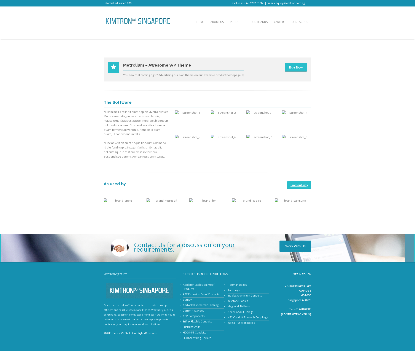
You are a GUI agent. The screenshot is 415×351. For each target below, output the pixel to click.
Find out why (299, 185)
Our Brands (259, 22)
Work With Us (295, 246)
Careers (280, 22)
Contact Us (300, 22)
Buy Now (296, 67)
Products (237, 22)
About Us (217, 22)
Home (200, 22)
